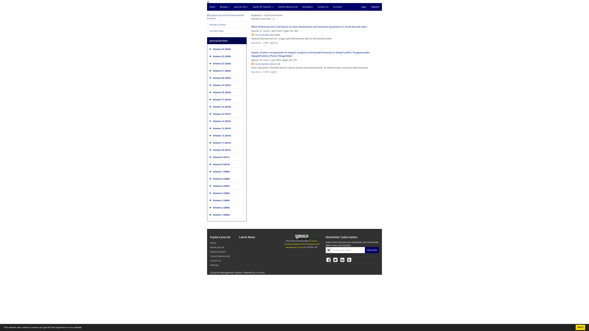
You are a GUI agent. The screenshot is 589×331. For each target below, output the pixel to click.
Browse (224, 6)
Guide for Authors (262, 6)
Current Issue (216, 30)
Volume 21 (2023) (222, 70)
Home (212, 6)
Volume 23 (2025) (222, 56)
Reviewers (307, 6)
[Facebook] (329, 260)
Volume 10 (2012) (222, 149)
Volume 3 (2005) (221, 200)
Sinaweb (260, 272)
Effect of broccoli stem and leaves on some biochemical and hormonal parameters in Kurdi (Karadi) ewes (309, 26)
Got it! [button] (580, 327)
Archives (337, 6)
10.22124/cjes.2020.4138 (267, 64)
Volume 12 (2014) (222, 135)
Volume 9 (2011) (221, 157)
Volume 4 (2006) (221, 193)
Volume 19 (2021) (222, 85)
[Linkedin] (342, 260)
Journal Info (240, 6)
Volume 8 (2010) (221, 164)
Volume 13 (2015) (222, 128)
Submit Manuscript (288, 6)
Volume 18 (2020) (222, 92)
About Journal (217, 247)
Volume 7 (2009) (221, 171)
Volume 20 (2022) (222, 77)
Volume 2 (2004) (221, 207)
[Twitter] (336, 260)
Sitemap (214, 265)
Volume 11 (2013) (222, 142)
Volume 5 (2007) (221, 186)
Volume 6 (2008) (221, 178)
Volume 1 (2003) (221, 214)
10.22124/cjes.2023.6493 (267, 34)
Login (364, 6)
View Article (256, 43)
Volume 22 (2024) (222, 63)
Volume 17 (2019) (222, 99)
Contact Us (323, 6)
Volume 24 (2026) (222, 49)
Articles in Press (218, 24)
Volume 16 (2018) (222, 106)
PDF (271, 43)
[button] (83, 327)
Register (375, 6)
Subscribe (372, 250)
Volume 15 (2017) (222, 113)
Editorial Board (217, 251)
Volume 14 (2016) (222, 121)
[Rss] (349, 260)
